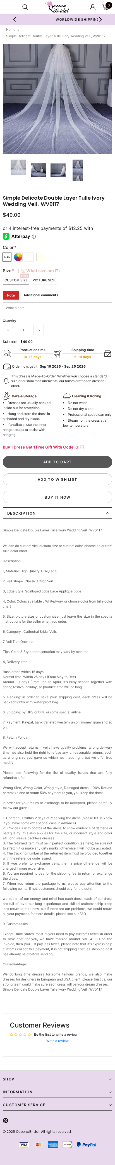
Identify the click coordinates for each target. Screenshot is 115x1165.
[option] (57, 99)
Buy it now (58, 497)
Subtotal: (10, 341)
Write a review (57, 1041)
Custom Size (16, 280)
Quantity (9, 321)
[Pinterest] (5, 1121)
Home (10, 29)
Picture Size (44, 280)
